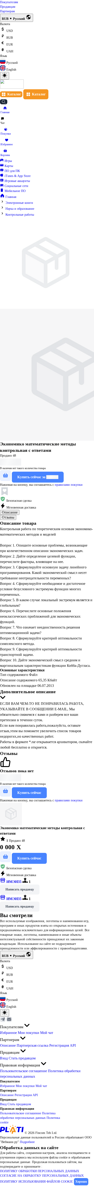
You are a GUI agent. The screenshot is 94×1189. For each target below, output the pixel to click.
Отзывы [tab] (8, 517)
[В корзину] (5, 475)
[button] (5, 110)
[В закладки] (4, 491)
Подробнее (27, 1142)
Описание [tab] (10, 512)
